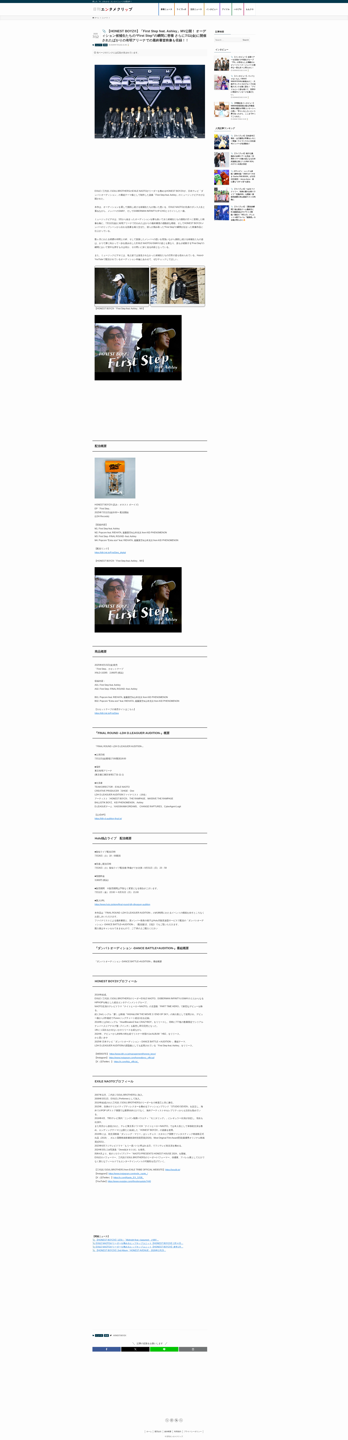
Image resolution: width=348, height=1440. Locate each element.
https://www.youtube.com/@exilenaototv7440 (129, 1181)
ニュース (99, 45)
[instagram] (171, 1420)
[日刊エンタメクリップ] (112, 9)
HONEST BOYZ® (119, 1335)
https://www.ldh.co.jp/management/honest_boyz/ (132, 1054)
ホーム (149, 1431)
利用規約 (177, 1431)
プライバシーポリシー (193, 1431)
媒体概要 (167, 1431)
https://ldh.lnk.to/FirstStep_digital (110, 552)
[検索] (181, 1420)
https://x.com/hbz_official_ (126, 1061)
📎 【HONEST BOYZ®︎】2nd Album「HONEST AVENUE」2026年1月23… (129, 1250)
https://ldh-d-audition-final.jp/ (108, 818)
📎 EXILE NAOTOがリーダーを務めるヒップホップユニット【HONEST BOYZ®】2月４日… (137, 1243)
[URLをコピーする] (193, 1349)
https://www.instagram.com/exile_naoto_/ (128, 1173)
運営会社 (157, 1431)
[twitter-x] (167, 1420)
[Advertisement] (150, 166)
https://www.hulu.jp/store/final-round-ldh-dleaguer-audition (122, 904)
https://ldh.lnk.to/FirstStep (107, 713)
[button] (106, 1349)
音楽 (105, 45)
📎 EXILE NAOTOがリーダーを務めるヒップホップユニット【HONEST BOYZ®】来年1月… (137, 1247)
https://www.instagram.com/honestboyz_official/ (131, 1058)
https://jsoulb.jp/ (172, 1170)
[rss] (176, 1420)
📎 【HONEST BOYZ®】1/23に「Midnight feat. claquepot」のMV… (125, 1240)
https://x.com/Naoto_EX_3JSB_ (128, 1177)
